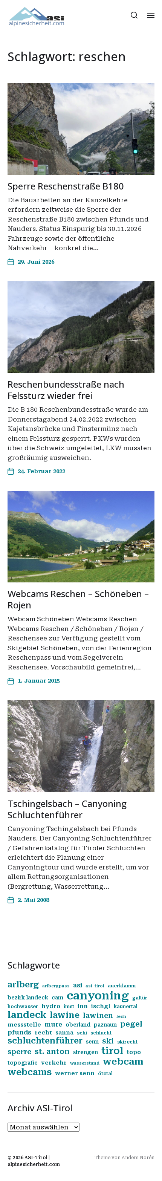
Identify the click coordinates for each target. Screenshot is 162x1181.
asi (77, 985)
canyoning (98, 995)
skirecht (127, 1042)
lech (121, 1016)
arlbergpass (56, 986)
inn (83, 1006)
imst (69, 1006)
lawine (64, 1015)
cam (57, 998)
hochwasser (23, 1006)
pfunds (19, 1032)
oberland (78, 1025)
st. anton (52, 1052)
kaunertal (126, 1006)
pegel (131, 1024)
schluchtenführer (45, 1040)
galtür (139, 998)
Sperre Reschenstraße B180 (66, 186)
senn (92, 1042)
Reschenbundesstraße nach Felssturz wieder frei (66, 390)
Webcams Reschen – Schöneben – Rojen (78, 599)
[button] (134, 15)
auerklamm (122, 985)
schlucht (101, 1033)
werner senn (75, 1073)
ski (108, 1041)
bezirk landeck (28, 998)
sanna (64, 1032)
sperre (19, 1052)
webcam (123, 1061)
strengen (85, 1052)
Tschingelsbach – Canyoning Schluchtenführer (67, 809)
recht (43, 1032)
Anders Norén (138, 1157)
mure (53, 1024)
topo (134, 1052)
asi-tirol (95, 986)
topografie (23, 1063)
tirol (112, 1050)
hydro (50, 1006)
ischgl (100, 1006)
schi (82, 1033)
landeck (27, 1015)
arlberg (23, 984)
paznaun (105, 1025)
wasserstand (84, 1063)
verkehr (54, 1062)
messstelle (24, 1024)
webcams (30, 1072)
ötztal (105, 1073)
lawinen (98, 1015)
